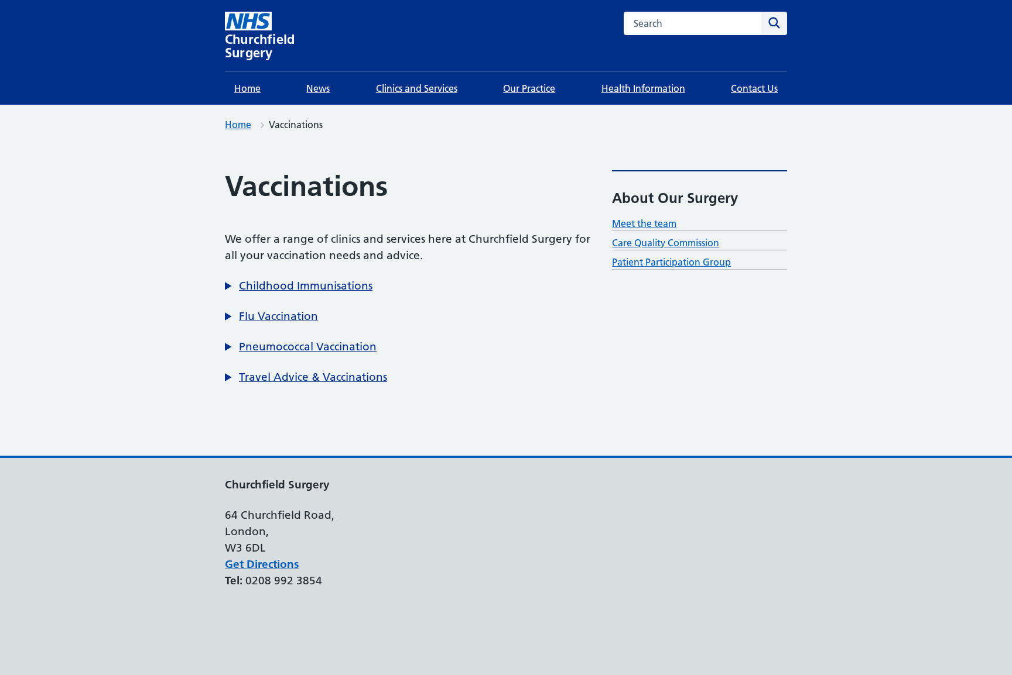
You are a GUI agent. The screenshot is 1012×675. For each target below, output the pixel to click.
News (318, 88)
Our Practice (529, 88)
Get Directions (262, 564)
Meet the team (644, 223)
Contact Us (754, 88)
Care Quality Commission (665, 243)
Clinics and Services (416, 88)
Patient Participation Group (671, 262)
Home (247, 88)
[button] (298, 286)
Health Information (643, 88)
